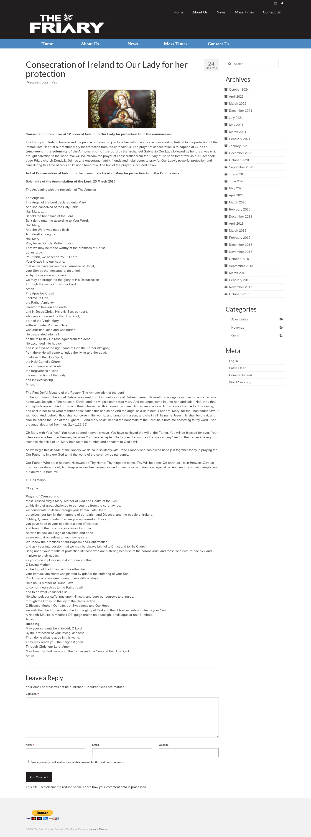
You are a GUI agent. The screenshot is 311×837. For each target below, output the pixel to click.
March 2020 (237, 202)
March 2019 (237, 230)
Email (96, 744)
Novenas (237, 327)
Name (30, 744)
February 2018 (239, 280)
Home (178, 12)
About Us (199, 12)
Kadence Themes (98, 829)
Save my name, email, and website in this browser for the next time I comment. (78, 762)
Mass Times (244, 12)
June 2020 (236, 181)
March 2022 (237, 103)
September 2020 (241, 167)
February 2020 (239, 209)
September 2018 (241, 266)
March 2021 (237, 132)
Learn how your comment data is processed (114, 787)
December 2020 (240, 153)
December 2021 (240, 110)
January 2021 (239, 146)
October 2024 (239, 89)
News (221, 12)
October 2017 (239, 294)
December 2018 (240, 244)
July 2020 (236, 174)
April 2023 (236, 96)
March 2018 (237, 273)
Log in (233, 361)
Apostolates (239, 319)
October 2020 (239, 160)
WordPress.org (240, 382)
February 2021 (239, 139)
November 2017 (240, 287)
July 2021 (236, 117)
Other (45, 82)
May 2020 (236, 188)
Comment (32, 693)
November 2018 (240, 252)
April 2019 (236, 223)
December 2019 (240, 216)
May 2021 (236, 125)
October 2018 (239, 259)
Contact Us (272, 12)
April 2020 (236, 195)
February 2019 (239, 237)
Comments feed (240, 375)
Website (163, 744)
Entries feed (237, 368)
